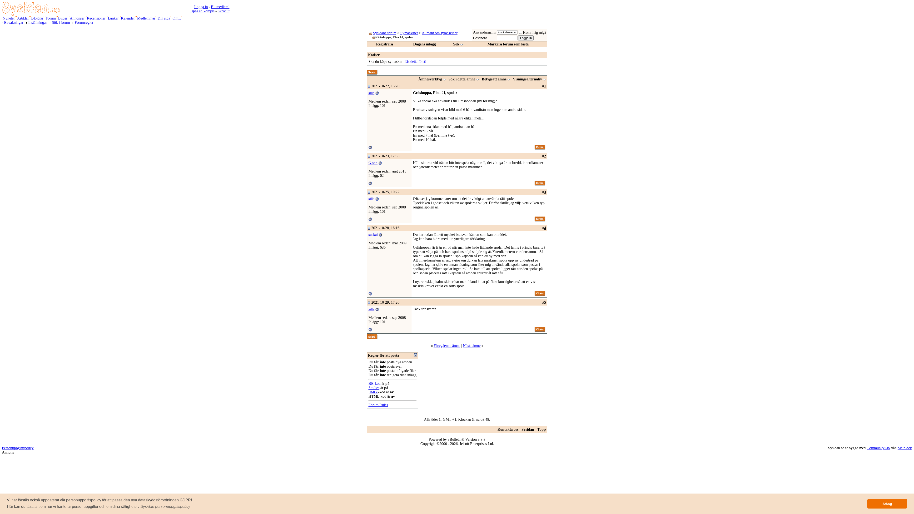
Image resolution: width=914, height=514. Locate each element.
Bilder (62, 18)
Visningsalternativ (527, 79)
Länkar (113, 18)
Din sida (164, 18)
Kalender (128, 18)
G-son (373, 163)
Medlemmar (146, 18)
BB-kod (374, 383)
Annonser (77, 18)
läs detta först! (415, 61)
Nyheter (9, 18)
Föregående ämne (447, 346)
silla (371, 93)
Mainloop (905, 448)
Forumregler (84, 22)
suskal (373, 235)
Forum (51, 18)
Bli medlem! (220, 7)
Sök (456, 44)
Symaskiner (409, 33)
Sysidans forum (384, 33)
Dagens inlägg (424, 44)
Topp (541, 429)
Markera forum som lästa (508, 44)
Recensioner (96, 18)
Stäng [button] (887, 504)
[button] (165, 506)
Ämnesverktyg (430, 79)
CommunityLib (878, 448)
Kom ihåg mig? (534, 32)
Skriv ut (223, 11)
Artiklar (23, 18)
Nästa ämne (472, 346)
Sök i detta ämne (461, 79)
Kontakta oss (507, 429)
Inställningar (37, 22)
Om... (177, 18)
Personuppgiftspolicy (18, 448)
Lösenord (480, 38)
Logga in (201, 7)
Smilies (373, 388)
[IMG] (373, 392)
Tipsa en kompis (202, 11)
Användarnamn (484, 32)
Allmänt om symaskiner (439, 33)
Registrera (384, 44)
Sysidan (528, 429)
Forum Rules (378, 405)
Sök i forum (61, 22)
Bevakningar (13, 22)
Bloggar (37, 18)
